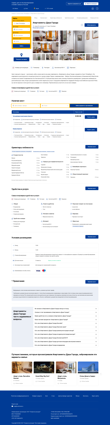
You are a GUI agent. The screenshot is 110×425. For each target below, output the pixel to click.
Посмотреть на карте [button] (38, 27)
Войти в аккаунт (92, 3)
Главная (14, 13)
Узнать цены (91, 117)
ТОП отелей (49, 8)
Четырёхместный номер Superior (23, 116)
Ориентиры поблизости (56, 18)
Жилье (16, 8)
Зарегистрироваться (74, 3)
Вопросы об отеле (95, 18)
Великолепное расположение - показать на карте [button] (43, 151)
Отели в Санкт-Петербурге (23, 13)
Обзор (35, 18)
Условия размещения (82, 18)
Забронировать (91, 25)
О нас (53, 396)
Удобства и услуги (69, 18)
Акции (37, 8)
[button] (101, 374)
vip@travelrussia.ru (18, 406)
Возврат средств (37, 396)
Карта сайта (95, 396)
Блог (27, 8)
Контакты (85, 396)
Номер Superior (17, 128)
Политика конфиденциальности (20, 396)
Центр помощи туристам (65, 396)
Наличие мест (43, 18)
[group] (22, 374)
